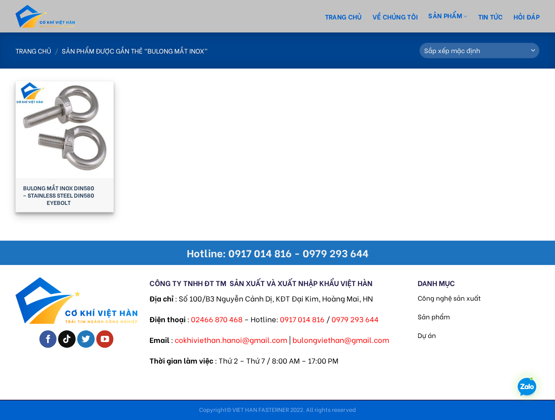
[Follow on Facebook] (48, 339)
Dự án (427, 335)
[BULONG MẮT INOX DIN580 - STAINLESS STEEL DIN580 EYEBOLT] (64, 130)
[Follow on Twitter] (86, 339)
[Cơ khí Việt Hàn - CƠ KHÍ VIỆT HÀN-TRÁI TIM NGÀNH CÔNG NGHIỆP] (60, 16)
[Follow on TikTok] (67, 339)
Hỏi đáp (527, 16)
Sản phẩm (434, 316)
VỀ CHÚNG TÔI (395, 16)
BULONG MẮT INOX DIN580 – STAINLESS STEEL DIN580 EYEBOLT (58, 195)
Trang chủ (343, 16)
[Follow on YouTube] (105, 339)
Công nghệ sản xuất (449, 297)
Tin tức (490, 16)
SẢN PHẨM (445, 15)
